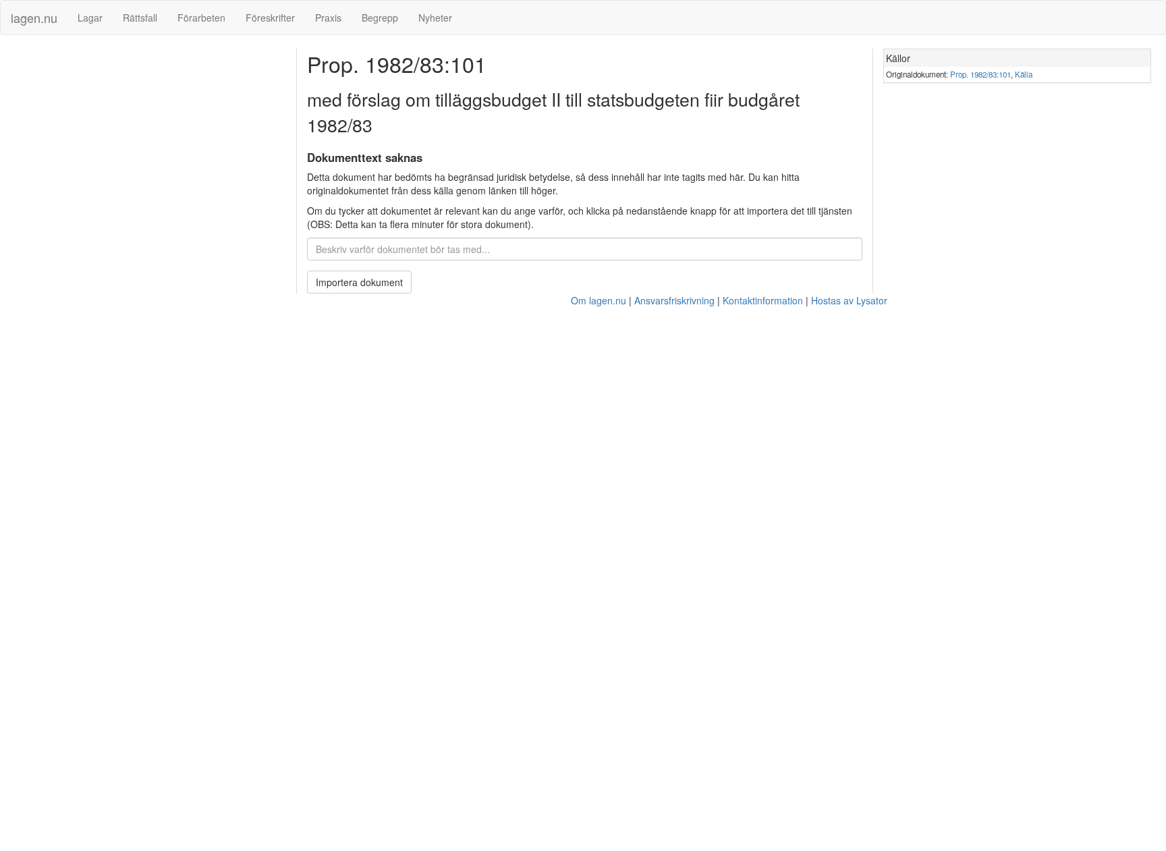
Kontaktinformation (763, 300)
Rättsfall (140, 17)
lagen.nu (34, 17)
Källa (1023, 74)
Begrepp (380, 17)
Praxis (328, 17)
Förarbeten (201, 17)
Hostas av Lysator (849, 300)
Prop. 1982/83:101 (980, 74)
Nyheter (435, 17)
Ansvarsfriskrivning (674, 300)
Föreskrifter (270, 17)
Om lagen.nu (598, 300)
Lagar (90, 17)
